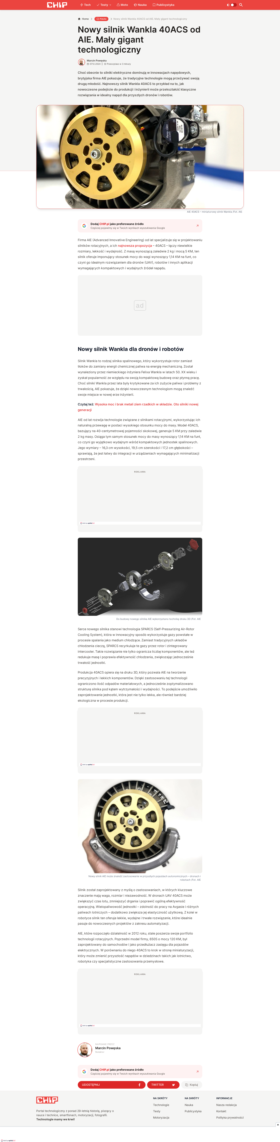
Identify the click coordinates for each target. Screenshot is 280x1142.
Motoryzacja (161, 1117)
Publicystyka (165, 4)
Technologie (161, 1105)
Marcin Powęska (97, 60)
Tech (87, 4)
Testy (104, 4)
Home (85, 18)
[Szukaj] (241, 5)
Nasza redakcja (226, 1105)
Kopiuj (194, 1084)
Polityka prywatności (230, 1117)
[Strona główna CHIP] (57, 4)
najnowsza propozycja (135, 246)
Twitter (157, 1084)
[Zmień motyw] (232, 5)
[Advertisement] (140, 497)
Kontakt (221, 1111)
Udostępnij (91, 1084)
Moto (124, 4)
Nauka (142, 4)
